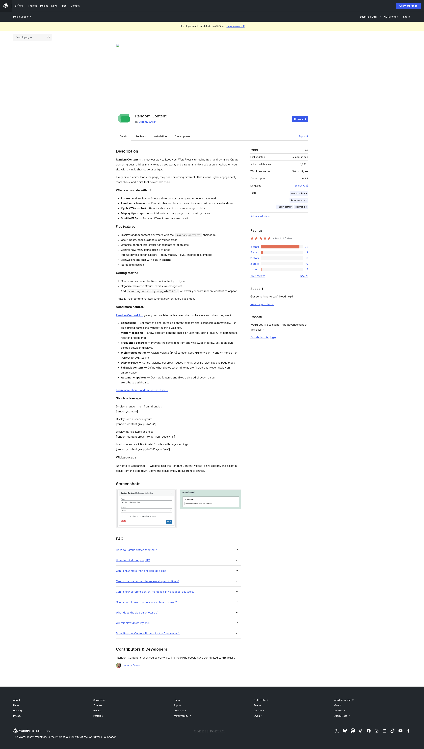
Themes (97, 705)
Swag (258, 715)
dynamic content (299, 200)
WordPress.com (344, 700)
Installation (160, 136)
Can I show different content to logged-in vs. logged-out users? (155, 591)
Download (300, 119)
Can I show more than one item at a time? (141, 570)
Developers (180, 710)
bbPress (340, 710)
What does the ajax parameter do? (137, 612)
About (16, 700)
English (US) (301, 185)
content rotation (299, 193)
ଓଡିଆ (47, 731)
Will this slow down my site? (133, 623)
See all (304, 276)
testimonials (301, 207)
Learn (177, 700)
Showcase (99, 700)
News (16, 705)
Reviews (140, 136)
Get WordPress (408, 5)
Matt (338, 705)
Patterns (98, 715)
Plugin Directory (22, 16)
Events (257, 705)
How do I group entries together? (136, 550)
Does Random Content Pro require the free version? (148, 633)
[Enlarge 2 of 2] (236, 494)
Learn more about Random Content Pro (142, 390)
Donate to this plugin (263, 337)
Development (183, 136)
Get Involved (261, 700)
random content (284, 207)
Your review (257, 276)
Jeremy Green (147, 121)
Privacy (17, 715)
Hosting (17, 710)
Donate (259, 710)
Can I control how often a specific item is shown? (146, 602)
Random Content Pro (129, 315)
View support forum (262, 304)
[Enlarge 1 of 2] (172, 494)
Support (303, 136)
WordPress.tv (182, 715)
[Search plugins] (48, 37)
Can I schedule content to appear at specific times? (147, 581)
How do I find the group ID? (133, 560)
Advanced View (260, 216)
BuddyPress (342, 715)
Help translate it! (236, 26)
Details (123, 136)
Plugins (97, 710)
